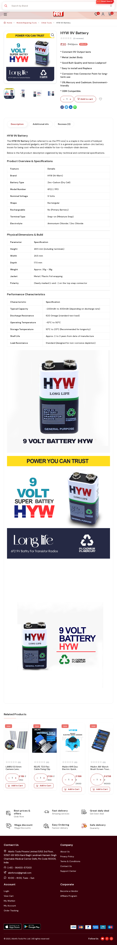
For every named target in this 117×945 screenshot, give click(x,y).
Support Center (68, 871)
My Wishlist (9, 900)
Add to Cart (17, 785)
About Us (65, 851)
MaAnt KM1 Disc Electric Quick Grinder (70, 769)
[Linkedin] (71, 108)
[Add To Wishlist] (101, 99)
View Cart (9, 896)
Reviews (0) (64, 124)
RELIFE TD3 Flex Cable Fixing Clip (42, 768)
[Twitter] (67, 108)
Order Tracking (11, 910)
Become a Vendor (69, 891)
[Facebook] (62, 108)
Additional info (41, 124)
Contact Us (66, 866)
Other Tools (46, 23)
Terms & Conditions (70, 861)
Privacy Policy (67, 856)
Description (17, 124)
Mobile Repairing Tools (27, 23)
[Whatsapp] (75, 108)
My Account (10, 905)
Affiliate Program (68, 896)
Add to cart (86, 99)
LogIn (6, 891)
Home (9, 23)
